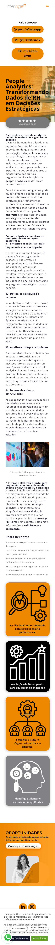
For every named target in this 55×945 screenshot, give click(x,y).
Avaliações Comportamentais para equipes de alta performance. (27, 629)
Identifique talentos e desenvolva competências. (27, 800)
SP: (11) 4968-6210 (28, 53)
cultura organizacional (21, 175)
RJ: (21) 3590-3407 (27, 40)
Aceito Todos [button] (39, 938)
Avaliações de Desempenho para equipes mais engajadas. (27, 685)
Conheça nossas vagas (23, 846)
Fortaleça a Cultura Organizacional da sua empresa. (27, 743)
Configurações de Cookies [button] (16, 938)
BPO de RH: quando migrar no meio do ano (27, 574)
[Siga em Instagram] (32, 907)
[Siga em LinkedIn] (23, 907)
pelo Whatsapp (29, 29)
